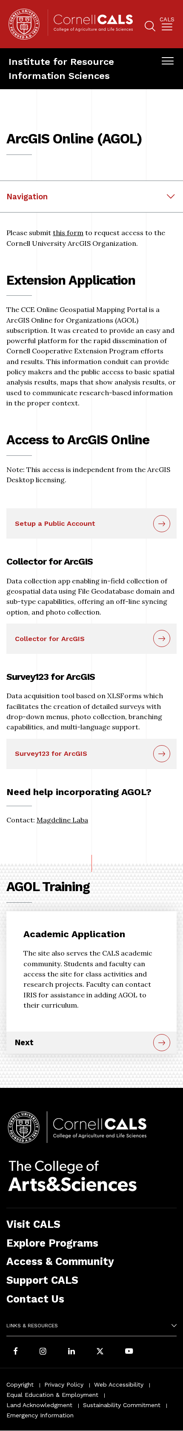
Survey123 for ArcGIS (51, 753)
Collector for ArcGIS (50, 639)
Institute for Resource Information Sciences (61, 68)
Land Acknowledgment (39, 1405)
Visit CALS (33, 1224)
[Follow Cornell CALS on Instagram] (43, 1352)
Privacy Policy (63, 1384)
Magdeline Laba (62, 820)
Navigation (27, 196)
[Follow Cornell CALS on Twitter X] (100, 1352)
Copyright (20, 1384)
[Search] (150, 27)
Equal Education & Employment (52, 1394)
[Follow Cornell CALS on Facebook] (15, 1352)
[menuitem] (167, 25)
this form (68, 232)
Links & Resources (32, 1326)
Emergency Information (40, 1415)
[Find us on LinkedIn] (71, 1352)
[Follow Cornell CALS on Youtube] (129, 1352)
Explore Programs (52, 1243)
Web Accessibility (118, 1384)
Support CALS (42, 1280)
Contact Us (35, 1299)
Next (24, 1042)
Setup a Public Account (55, 523)
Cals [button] (167, 20)
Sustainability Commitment (121, 1405)
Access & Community (60, 1261)
